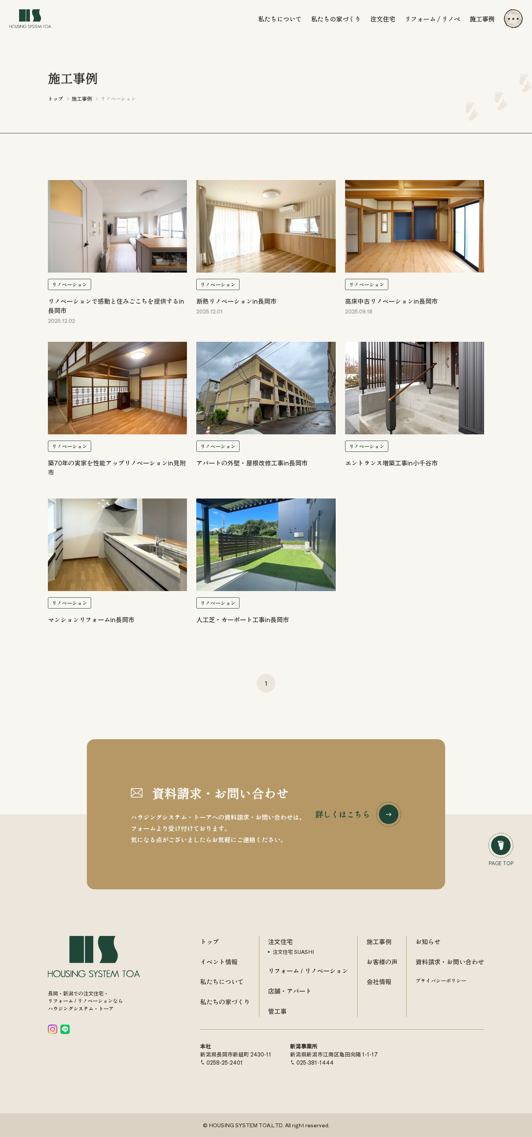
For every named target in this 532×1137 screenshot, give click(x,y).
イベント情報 (219, 961)
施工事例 (482, 18)
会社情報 (378, 981)
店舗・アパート (290, 990)
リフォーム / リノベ (432, 18)
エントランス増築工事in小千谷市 (391, 462)
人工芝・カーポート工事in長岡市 (242, 619)
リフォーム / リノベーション (308, 970)
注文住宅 (382, 18)
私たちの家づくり (336, 18)
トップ (209, 941)
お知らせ (428, 941)
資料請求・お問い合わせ (450, 961)
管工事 (277, 1011)
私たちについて (280, 18)
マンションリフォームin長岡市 (91, 619)
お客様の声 (382, 961)
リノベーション (69, 284)
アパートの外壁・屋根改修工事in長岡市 (252, 462)
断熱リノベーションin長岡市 (236, 301)
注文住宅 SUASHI (293, 951)
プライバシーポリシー (441, 980)
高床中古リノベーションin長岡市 (391, 301)
